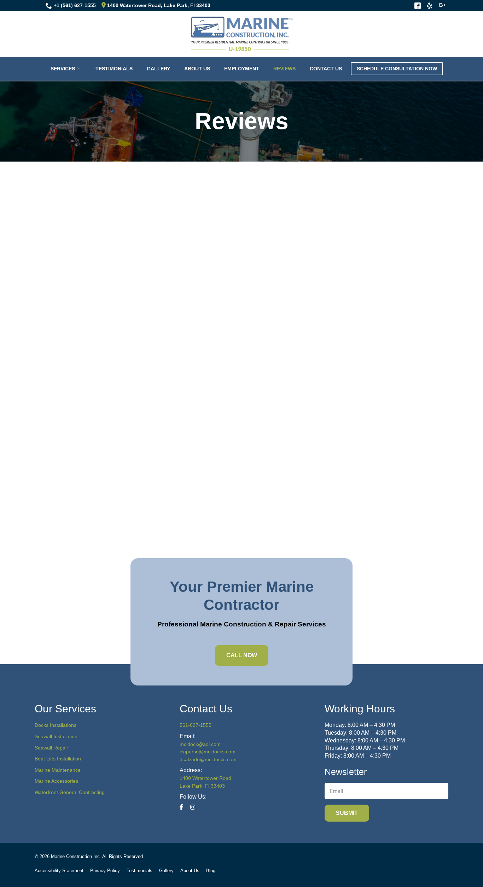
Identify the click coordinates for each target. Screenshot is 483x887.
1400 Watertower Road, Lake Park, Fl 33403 (158, 5)
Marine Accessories (56, 781)
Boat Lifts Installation (58, 758)
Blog (210, 870)
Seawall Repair (51, 748)
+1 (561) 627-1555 (75, 5)
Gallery (158, 68)
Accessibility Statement (59, 870)
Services (63, 68)
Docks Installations (55, 725)
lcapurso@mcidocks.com (207, 751)
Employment (241, 68)
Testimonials (114, 68)
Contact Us (326, 68)
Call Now (241, 655)
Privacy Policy (105, 870)
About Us (197, 68)
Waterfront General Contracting (70, 792)
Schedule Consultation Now (397, 68)
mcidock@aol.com (200, 744)
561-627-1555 (195, 725)
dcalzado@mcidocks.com (208, 759)
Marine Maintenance (58, 770)
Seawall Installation (56, 736)
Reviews (284, 68)
